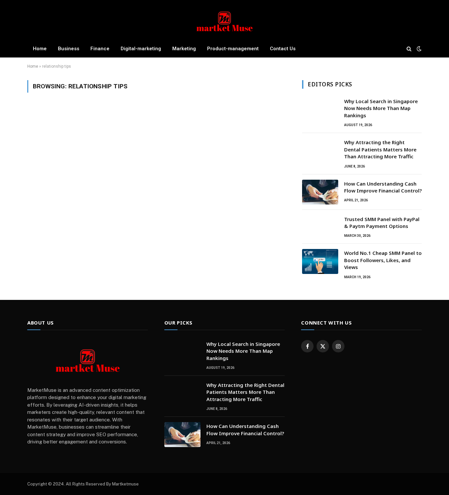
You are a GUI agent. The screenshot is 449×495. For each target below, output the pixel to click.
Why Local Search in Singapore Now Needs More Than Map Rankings (381, 108)
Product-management (233, 49)
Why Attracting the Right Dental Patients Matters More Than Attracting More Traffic (380, 149)
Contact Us (282, 49)
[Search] (409, 48)
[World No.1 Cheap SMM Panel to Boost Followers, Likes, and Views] (320, 261)
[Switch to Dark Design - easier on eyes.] (418, 48)
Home (40, 49)
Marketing (184, 49)
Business (68, 49)
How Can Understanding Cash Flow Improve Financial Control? (383, 187)
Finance (99, 49)
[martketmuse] (224, 20)
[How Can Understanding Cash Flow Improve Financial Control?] (320, 192)
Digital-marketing (141, 49)
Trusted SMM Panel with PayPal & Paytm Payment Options (381, 222)
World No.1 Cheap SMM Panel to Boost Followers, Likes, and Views (383, 260)
